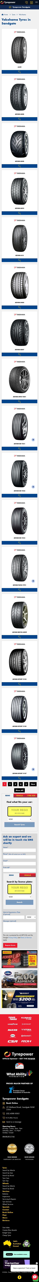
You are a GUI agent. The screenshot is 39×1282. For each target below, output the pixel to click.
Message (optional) (9, 921)
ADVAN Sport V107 (19, 773)
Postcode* (6, 867)
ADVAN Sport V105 (19, 726)
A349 (19, 67)
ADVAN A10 (19, 255)
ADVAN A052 (19, 208)
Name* (5, 847)
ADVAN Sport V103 (19, 679)
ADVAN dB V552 (19, 491)
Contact (5, 1210)
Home (5, 15)
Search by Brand (8, 1176)
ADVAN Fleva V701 (19, 585)
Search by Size (7, 1173)
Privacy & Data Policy (14, 1272)
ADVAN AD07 (19, 350)
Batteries (5, 1194)
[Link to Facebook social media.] (19, 1277)
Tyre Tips (5, 1181)
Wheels (5, 1183)
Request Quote (10, 945)
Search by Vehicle (8, 1170)
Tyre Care (5, 1178)
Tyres (4, 1168)
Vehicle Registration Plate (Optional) (11, 913)
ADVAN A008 (19, 114)
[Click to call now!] (26, 2)
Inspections (6, 1196)
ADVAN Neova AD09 (19, 632)
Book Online (7, 1212)
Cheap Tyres (6, 1235)
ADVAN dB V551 (19, 444)
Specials (5, 1207)
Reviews (6, 1220)
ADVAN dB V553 (19, 538)
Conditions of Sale (26, 1272)
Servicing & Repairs (9, 1199)
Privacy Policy (12, 938)
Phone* (14, 854)
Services (5, 1191)
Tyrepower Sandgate (21, 7)
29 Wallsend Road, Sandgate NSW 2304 (20, 1108)
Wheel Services (7, 1204)
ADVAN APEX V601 (19, 397)
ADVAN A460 (19, 302)
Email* (5, 861)
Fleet (4, 1215)
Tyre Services (6, 1202)
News (4, 1218)
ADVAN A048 (19, 161)
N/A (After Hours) (12, 1118)
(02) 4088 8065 (13, 1113)
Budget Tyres (6, 1233)
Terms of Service (26, 938)
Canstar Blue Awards (9, 1230)
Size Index (6, 1228)
